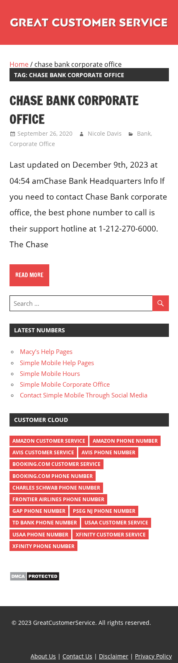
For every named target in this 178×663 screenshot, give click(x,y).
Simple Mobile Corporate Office (65, 384)
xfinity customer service (111, 534)
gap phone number (38, 510)
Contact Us (77, 656)
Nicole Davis (105, 133)
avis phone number (108, 452)
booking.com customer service (56, 464)
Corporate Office (32, 144)
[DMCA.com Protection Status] (35, 579)
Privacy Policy (153, 656)
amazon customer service (48, 440)
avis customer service (43, 452)
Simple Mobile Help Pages (57, 362)
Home (19, 64)
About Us (43, 656)
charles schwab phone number (56, 487)
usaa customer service (116, 522)
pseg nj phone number (104, 510)
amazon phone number (125, 440)
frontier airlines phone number (58, 499)
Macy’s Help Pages (46, 351)
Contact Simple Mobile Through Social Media (83, 395)
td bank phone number (44, 522)
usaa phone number (40, 534)
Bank (144, 133)
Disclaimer (113, 656)
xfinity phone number (43, 546)
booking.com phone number (52, 476)
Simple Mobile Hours (50, 373)
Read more (29, 275)
